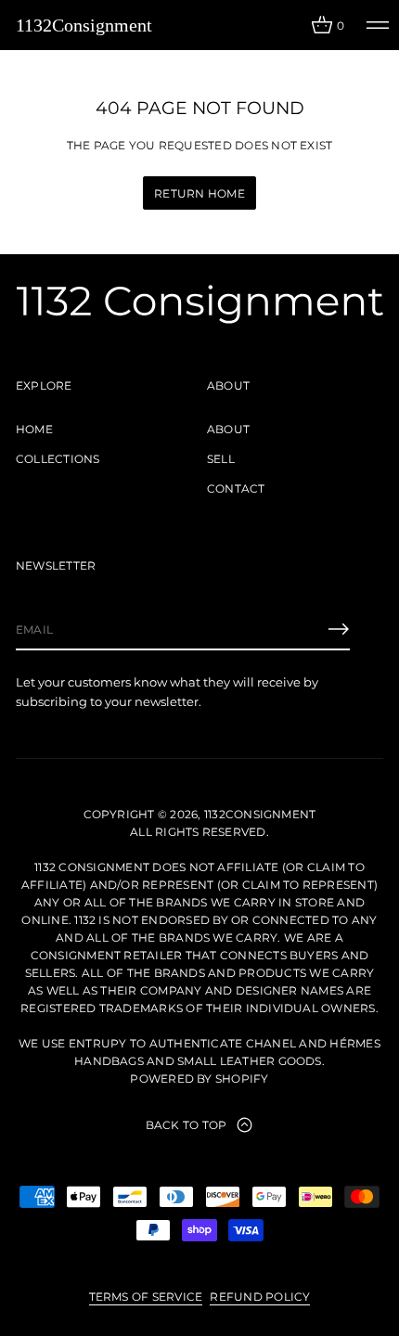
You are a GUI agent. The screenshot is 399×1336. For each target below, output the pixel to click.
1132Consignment (84, 25)
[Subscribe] (339, 629)
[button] (328, 25)
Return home (199, 193)
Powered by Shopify (199, 1079)
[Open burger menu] (377, 25)
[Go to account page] (290, 29)
